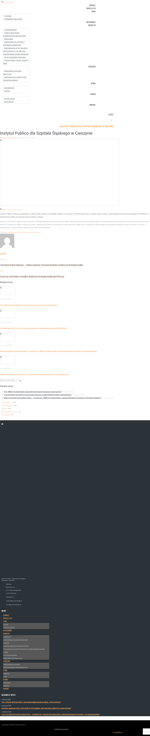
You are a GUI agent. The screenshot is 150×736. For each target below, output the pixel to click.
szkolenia (27, 232)
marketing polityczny (11, 411)
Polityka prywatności (61, 729)
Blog (6, 408)
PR (23, 232)
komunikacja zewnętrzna (13, 232)
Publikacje (7, 415)
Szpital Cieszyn (35, 232)
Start (111, 114)
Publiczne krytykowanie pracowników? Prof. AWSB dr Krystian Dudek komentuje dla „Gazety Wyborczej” (34, 374)
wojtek (4, 137)
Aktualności (13, 137)
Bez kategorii (8, 405)
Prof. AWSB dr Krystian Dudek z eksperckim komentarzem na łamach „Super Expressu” (29, 305)
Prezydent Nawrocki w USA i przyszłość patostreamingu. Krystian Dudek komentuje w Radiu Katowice (33, 328)
